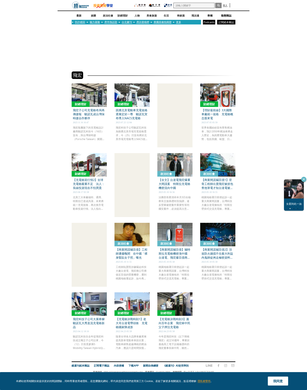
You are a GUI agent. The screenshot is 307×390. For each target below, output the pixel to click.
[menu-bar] (230, 5)
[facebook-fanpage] (218, 365)
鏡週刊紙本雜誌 (81, 365)
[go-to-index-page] (80, 5)
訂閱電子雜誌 (101, 365)
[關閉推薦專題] (303, 179)
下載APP (134, 365)
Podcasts (209, 22)
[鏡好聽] (140, 5)
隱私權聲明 (204, 381)
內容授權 (119, 365)
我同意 (278, 381)
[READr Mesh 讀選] (168, 5)
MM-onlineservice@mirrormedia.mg (123, 371)
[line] (209, 365)
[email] (233, 365)
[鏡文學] (155, 5)
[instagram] (225, 365)
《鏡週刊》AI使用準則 (176, 365)
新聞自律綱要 (150, 365)
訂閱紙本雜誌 (226, 22)
